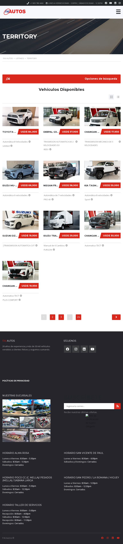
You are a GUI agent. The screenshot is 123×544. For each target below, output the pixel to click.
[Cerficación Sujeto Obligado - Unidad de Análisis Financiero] (92, 422)
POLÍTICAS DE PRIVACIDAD (15, 380)
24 (78, 317)
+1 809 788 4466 (36, 3)
